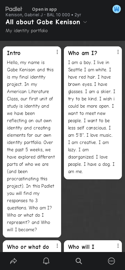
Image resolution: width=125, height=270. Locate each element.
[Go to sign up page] (116, 9)
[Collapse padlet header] (85, 22)
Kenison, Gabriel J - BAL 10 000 (38, 14)
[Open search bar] (79, 261)
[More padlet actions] (111, 261)
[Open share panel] (13, 261)
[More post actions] (52, 54)
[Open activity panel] (46, 261)
